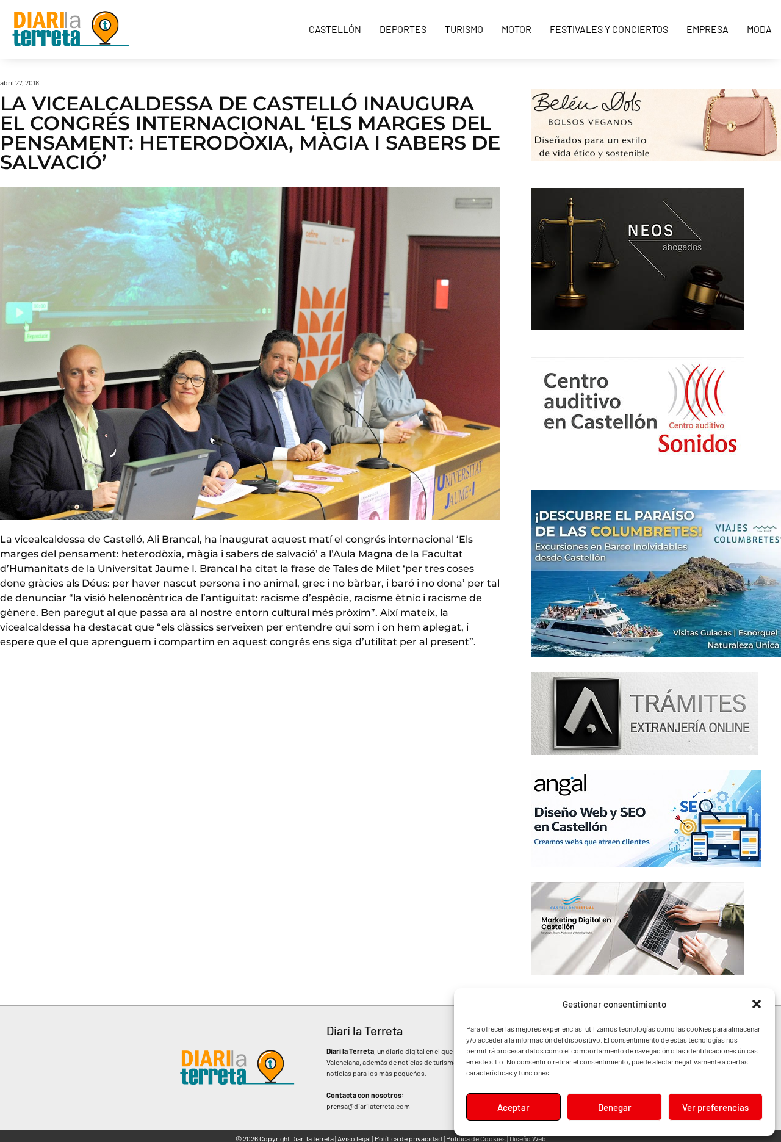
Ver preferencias (715, 1107)
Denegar (615, 1107)
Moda (759, 29)
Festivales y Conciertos (609, 29)
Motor (516, 29)
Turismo (464, 29)
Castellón (335, 29)
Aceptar (513, 1107)
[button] (756, 1004)
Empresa (707, 29)
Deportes (403, 29)
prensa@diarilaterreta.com (368, 1106)
